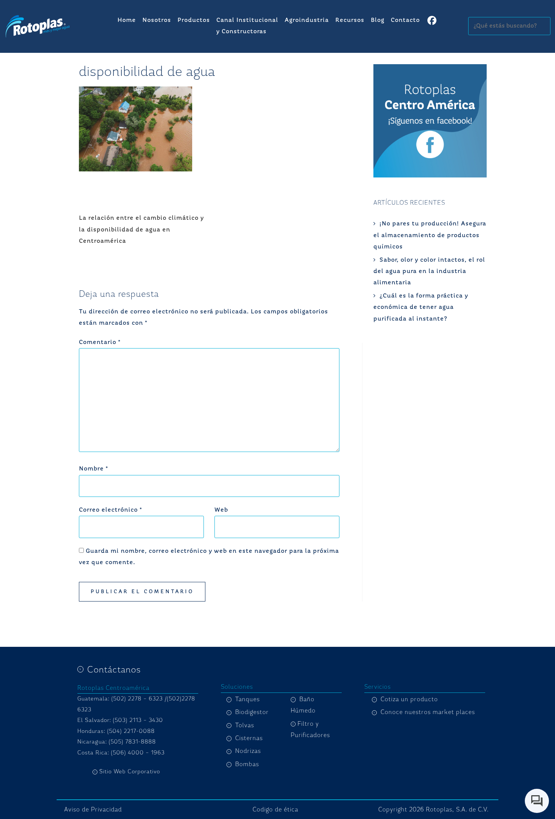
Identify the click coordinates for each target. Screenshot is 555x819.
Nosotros (156, 20)
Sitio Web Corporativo (129, 771)
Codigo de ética (275, 809)
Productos (193, 20)
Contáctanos (114, 669)
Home (126, 20)
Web (221, 510)
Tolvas (244, 725)
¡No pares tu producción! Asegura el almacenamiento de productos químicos (429, 235)
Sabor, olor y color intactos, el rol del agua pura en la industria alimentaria (429, 271)
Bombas (247, 764)
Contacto (405, 20)
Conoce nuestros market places (428, 712)
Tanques (247, 699)
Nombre (93, 469)
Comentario (99, 342)
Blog (377, 20)
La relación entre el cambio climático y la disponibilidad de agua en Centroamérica (141, 229)
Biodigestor (252, 712)
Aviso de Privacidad (93, 809)
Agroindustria (307, 20)
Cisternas (249, 738)
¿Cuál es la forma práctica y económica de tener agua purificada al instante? (420, 307)
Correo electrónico (110, 510)
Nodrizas (248, 751)
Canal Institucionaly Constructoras (247, 26)
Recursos (349, 20)
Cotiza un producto (409, 699)
